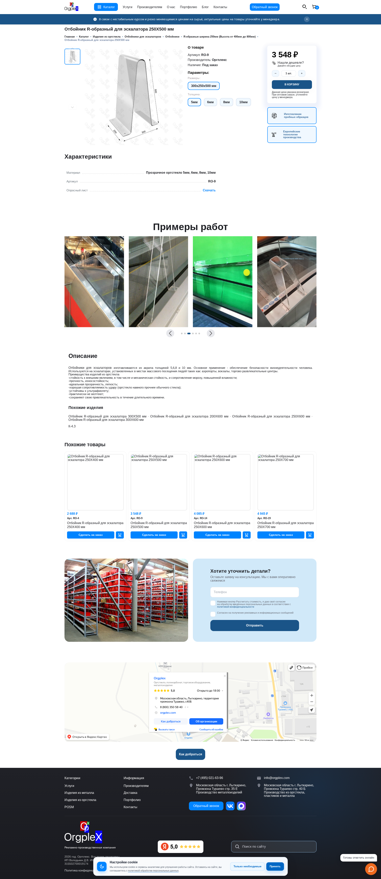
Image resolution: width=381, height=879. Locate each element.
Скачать (209, 190)
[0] (314, 7)
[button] (170, 333)
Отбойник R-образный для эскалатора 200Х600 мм (189, 416)
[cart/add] (120, 534)
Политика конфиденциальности (86, 870)
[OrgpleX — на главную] (83, 832)
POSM (69, 807)
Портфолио (188, 7)
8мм (226, 102)
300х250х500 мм (203, 86)
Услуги (127, 7)
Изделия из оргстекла (80, 800)
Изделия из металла (79, 792)
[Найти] (237, 846)
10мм (243, 102)
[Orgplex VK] (230, 806)
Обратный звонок (265, 7)
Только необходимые (247, 866)
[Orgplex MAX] (241, 806)
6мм (210, 102)
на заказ (91, 534)
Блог (205, 7)
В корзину (292, 84)
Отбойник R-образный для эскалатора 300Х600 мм (106, 419)
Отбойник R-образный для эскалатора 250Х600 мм (271, 416)
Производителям (149, 7)
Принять (275, 866)
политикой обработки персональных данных (153, 870)
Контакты (220, 7)
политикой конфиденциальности (235, 606)
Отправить (254, 625)
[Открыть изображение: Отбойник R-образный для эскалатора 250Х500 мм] (94, 326)
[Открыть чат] (371, 869)
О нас (171, 7)
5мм (194, 102)
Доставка (130, 792)
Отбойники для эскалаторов (90, 367)
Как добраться (190, 754)
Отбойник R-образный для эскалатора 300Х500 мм (107, 416)
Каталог (109, 7)
